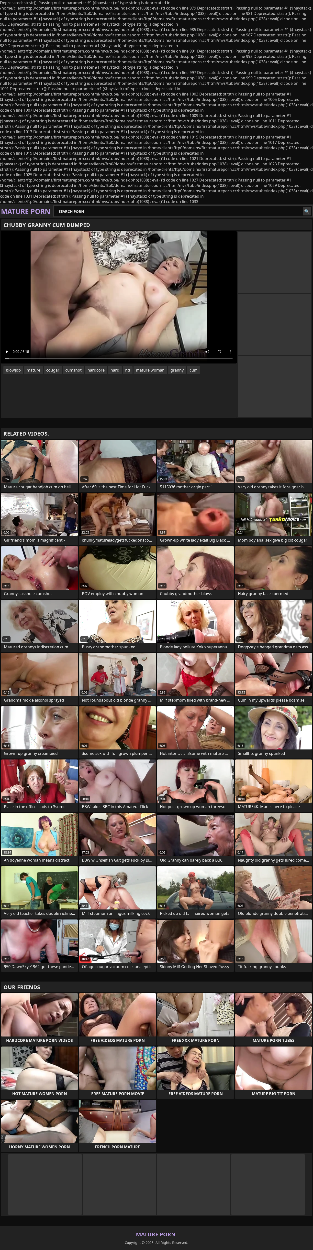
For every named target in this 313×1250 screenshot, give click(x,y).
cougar (52, 370)
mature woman (150, 370)
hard (115, 370)
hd (127, 370)
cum (194, 370)
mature (33, 370)
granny (177, 370)
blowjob (13, 370)
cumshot (73, 370)
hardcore (96, 370)
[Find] (307, 211)
